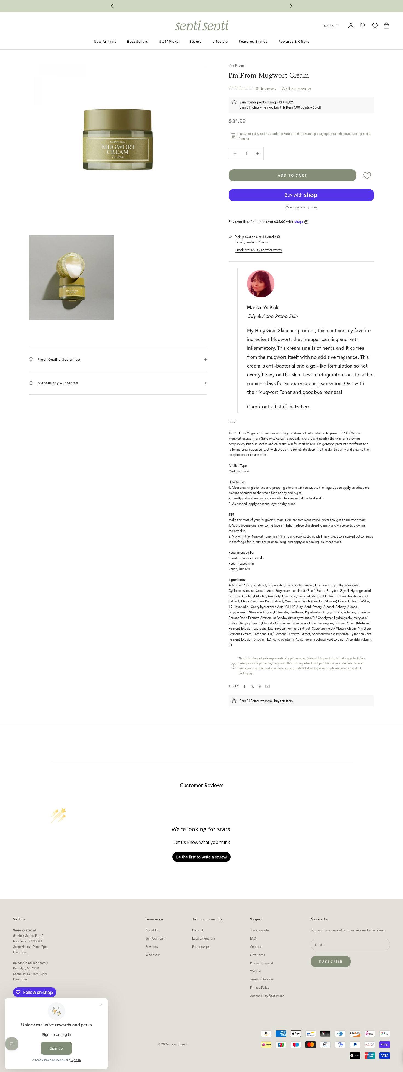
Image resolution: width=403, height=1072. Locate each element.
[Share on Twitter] (252, 686)
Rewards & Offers (294, 41)
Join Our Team (155, 938)
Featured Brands (253, 41)
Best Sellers (137, 41)
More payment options (301, 207)
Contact (256, 947)
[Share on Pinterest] (260, 686)
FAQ (253, 938)
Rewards (152, 947)
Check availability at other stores (258, 250)
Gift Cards (257, 955)
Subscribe (331, 961)
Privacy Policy (259, 987)
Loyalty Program (203, 938)
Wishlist (255, 971)
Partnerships (200, 947)
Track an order (260, 930)
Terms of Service (261, 979)
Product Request (261, 963)
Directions (20, 952)
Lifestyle (220, 41)
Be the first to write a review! (201, 857)
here (306, 406)
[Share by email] (267, 686)
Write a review (296, 88)
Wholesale (153, 955)
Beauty (195, 41)
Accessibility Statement (267, 996)
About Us (152, 930)
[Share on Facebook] (244, 686)
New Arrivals (105, 41)
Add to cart (292, 175)
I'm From (236, 65)
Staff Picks (168, 41)
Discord (197, 930)
